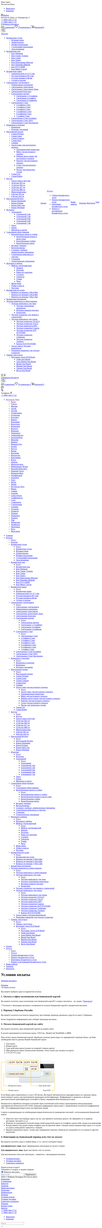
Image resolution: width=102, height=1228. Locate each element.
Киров (13, 451)
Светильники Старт (29, 636)
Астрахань (15, 415)
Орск (13, 480)
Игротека (20, 756)
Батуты (19, 716)
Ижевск (14, 442)
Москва (14, 406)
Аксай (13, 408)
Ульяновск (15, 516)
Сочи (13, 500)
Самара (14, 491)
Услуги (14, 953)
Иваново (14, 440)
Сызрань (14, 507)
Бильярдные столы (24, 549)
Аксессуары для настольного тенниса (37, 692)
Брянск (14, 420)
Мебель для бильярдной (31, 828)
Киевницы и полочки (25, 663)
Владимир (15, 422)
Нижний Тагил (17, 471)
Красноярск (16, 458)
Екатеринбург (17, 437)
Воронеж (15, 431)
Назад (13, 402)
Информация (6, 1192)
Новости (4, 1183)
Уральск (14, 518)
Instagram (10, 11)
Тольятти (15, 511)
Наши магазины (8, 1188)
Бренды (4, 1208)
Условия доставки (8, 1199)
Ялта (13, 529)
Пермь (13, 484)
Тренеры (4, 1186)
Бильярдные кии (23, 567)
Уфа (12, 520)
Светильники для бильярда (27, 607)
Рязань (13, 489)
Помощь (4, 1195)
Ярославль (15, 531)
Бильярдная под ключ (25, 857)
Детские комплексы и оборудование (31, 873)
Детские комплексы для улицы (34, 895)
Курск (13, 460)
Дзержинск (15, 433)
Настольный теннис (24, 674)
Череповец (15, 527)
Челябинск (15, 525)
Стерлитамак (16, 504)
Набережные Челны (19, 466)
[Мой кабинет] (2, 387)
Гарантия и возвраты (10, 1201)
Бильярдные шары (23, 591)
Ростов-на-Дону (18, 487)
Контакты (87, 1001)
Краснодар (15, 455)
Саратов (14, 493)
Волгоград (15, 424)
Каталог (14, 542)
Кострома (15, 453)
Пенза (13, 482)
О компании (6, 1181)
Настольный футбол (24, 741)
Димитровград (17, 435)
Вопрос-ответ (7, 1206)
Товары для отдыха (24, 924)
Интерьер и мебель (24, 821)
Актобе (14, 411)
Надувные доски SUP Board (33, 931)
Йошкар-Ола (16, 444)
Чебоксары (15, 522)
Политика (5, 1190)
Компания (5, 1179)
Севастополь (16, 495)
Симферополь (17, 498)
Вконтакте (10, 8)
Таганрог (15, 509)
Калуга (14, 449)
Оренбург (15, 478)
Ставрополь (16, 502)
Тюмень (14, 513)
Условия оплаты (8, 1197)
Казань (14, 446)
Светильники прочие (30, 623)
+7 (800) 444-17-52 (9, 20)
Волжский (15, 426)
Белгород (15, 417)
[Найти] (2, 1226)
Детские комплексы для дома (33, 879)
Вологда (14, 429)
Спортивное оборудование (27, 788)
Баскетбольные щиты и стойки (34, 794)
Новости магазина (11, 1172)
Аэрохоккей (26, 763)
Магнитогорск (17, 464)
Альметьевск (16, 413)
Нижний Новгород (19, 469)
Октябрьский (16, 475)
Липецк (14, 462)
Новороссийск (17, 473)
